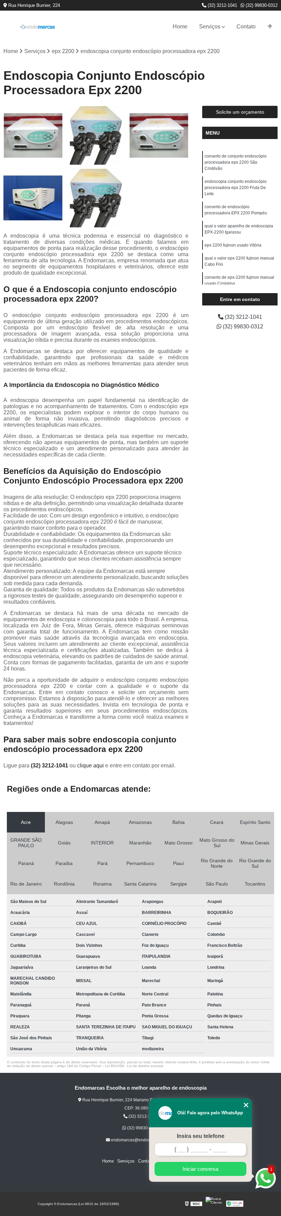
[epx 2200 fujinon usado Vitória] (95, 198)
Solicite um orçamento (240, 112)
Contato (246, 26)
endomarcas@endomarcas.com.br (142, 1140)
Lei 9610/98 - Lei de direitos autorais (134, 1066)
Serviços (209, 26)
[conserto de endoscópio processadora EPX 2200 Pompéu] (158, 135)
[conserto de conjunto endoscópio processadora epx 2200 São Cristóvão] (33, 135)
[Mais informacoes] (270, 27)
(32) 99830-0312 (261, 5)
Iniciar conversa (200, 1169)
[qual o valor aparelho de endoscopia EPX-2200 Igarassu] (33, 198)
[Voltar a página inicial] (37, 26)
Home (180, 26)
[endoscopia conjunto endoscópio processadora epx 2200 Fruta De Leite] (95, 135)
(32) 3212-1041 (221, 5)
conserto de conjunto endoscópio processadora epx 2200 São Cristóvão (236, 162)
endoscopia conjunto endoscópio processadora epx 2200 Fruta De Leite (236, 187)
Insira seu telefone (200, 1136)
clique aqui (90, 765)
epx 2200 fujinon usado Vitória (233, 245)
